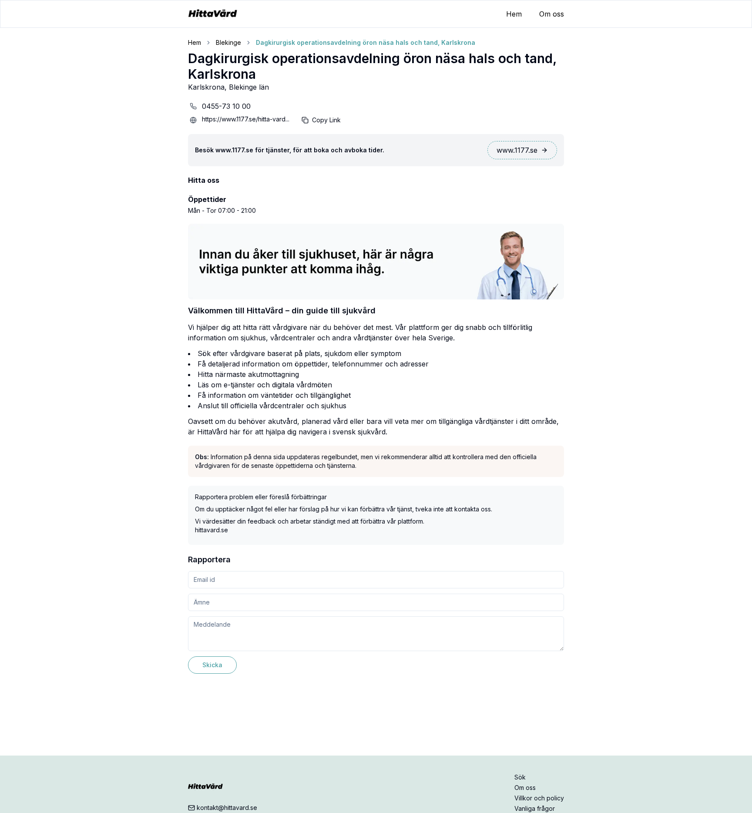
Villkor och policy (539, 798)
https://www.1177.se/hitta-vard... (245, 119)
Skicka (212, 665)
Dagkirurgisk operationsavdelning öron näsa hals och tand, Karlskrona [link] (365, 42)
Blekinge (228, 42)
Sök (520, 777)
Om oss (551, 14)
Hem (514, 14)
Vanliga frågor (534, 808)
